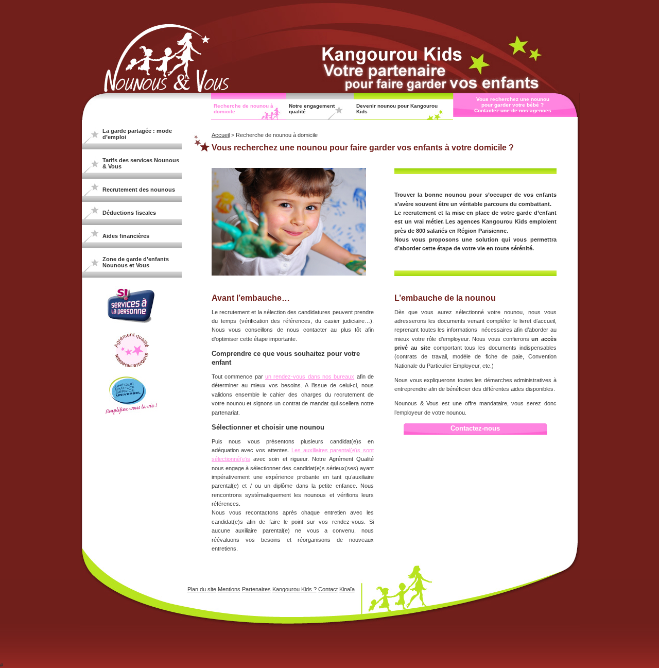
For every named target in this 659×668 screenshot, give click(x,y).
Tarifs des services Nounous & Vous (140, 163)
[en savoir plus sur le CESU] (132, 412)
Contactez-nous (475, 428)
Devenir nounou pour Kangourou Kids (397, 108)
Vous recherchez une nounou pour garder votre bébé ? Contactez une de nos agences (512, 104)
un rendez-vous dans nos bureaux (309, 376)
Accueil (221, 135)
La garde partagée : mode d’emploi (137, 134)
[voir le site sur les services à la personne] (132, 323)
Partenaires (256, 589)
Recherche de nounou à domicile (243, 108)
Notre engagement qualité (312, 108)
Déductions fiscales (129, 213)
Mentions (229, 589)
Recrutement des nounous (138, 189)
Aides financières (125, 236)
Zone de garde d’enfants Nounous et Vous (135, 262)
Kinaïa (347, 589)
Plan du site (201, 589)
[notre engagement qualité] (131, 365)
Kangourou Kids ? (294, 589)
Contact (328, 589)
